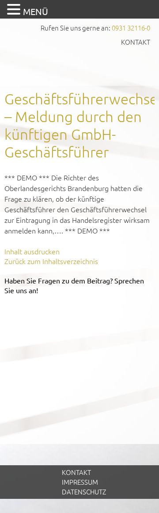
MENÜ (35, 11)
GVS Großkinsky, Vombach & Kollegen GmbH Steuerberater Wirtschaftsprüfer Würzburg (79, 65)
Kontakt (135, 41)
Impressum (80, 481)
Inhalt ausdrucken (32, 251)
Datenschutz (84, 491)
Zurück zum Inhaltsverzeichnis (51, 261)
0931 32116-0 (131, 27)
